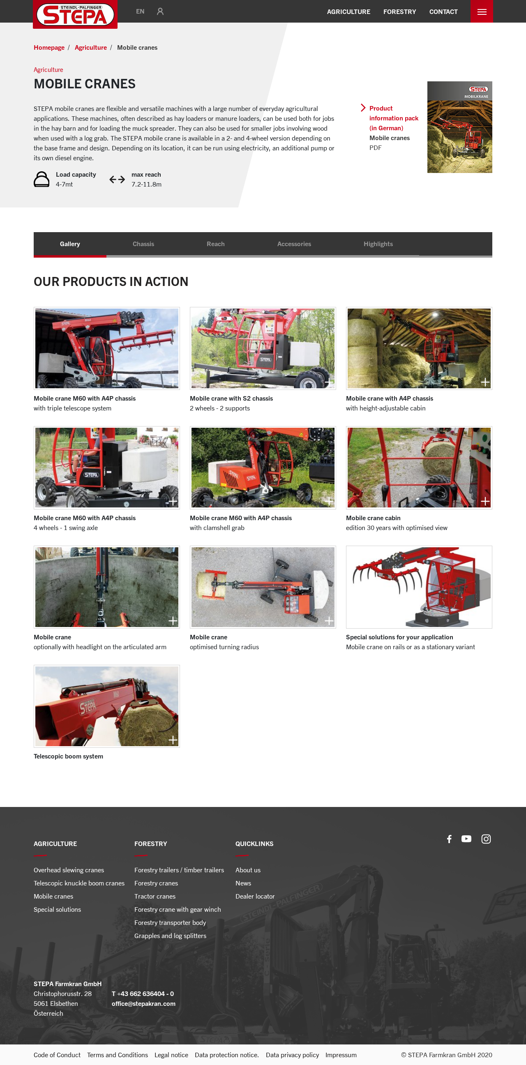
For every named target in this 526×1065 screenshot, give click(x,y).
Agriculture (91, 47)
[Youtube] (466, 838)
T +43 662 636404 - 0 (143, 993)
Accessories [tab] (294, 244)
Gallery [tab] (70, 244)
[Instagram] (486, 838)
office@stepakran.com (143, 1003)
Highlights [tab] (378, 244)
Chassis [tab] (143, 244)
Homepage (49, 47)
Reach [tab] (216, 244)
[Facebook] (449, 838)
